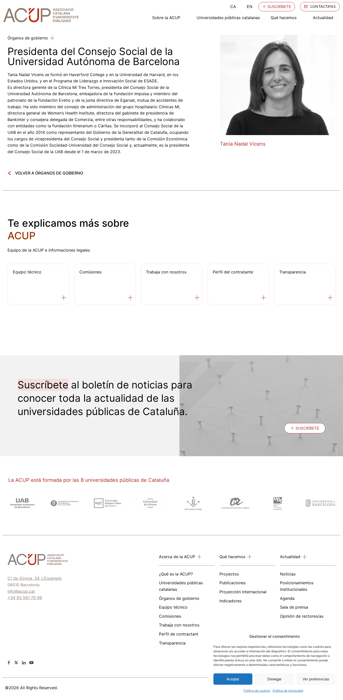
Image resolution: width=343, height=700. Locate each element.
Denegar (274, 679)
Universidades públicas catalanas (228, 17)
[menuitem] (233, 6)
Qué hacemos (284, 17)
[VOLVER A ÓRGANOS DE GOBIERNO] (9, 173)
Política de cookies (257, 690)
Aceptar (232, 679)
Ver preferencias (316, 679)
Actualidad (323, 17)
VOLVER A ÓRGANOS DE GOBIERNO (49, 173)
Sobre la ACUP (166, 17)
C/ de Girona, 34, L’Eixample (35, 578)
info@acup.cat (21, 591)
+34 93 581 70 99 (25, 597)
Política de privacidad (288, 690)
